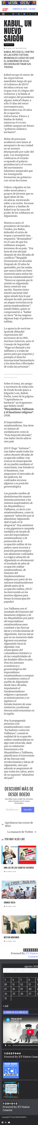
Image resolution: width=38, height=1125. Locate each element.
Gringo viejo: (10, 902)
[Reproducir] (6, 1045)
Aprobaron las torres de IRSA (19, 824)
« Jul (5, 1006)
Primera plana (9, 44)
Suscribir (28, 810)
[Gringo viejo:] (19, 880)
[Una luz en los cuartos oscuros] (19, 845)
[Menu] (3, 13)
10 (5, 984)
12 (21, 984)
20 (29, 988)
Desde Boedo (22, 48)
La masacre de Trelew (20, 831)
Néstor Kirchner (11, 937)
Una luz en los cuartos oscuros (19, 867)
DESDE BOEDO (20, 1117)
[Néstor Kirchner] (19, 915)
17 (5, 988)
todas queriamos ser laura (22, 9)
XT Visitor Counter (31, 955)
